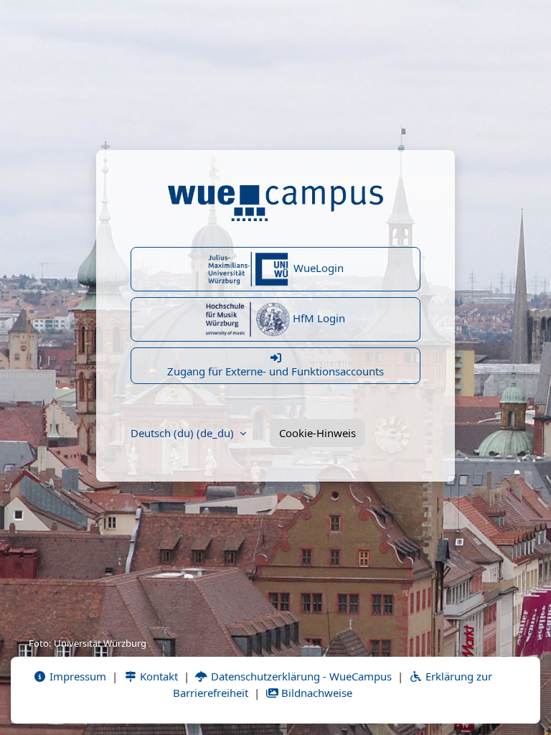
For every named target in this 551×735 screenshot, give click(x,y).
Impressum (76, 676)
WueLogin (317, 268)
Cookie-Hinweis (317, 433)
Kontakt (157, 676)
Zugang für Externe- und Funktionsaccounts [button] (275, 371)
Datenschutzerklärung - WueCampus (300, 676)
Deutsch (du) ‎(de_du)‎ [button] (184, 433)
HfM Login (317, 318)
